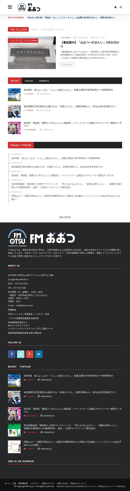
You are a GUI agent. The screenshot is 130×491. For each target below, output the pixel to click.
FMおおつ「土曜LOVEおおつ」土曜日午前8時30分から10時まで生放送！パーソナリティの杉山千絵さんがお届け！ (73, 443)
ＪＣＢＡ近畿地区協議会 (19, 318)
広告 (14, 483)
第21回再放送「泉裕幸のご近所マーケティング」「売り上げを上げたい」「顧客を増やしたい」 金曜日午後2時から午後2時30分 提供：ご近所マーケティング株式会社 (72, 427)
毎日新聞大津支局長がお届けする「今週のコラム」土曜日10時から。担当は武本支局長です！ (70, 106)
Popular (29, 81)
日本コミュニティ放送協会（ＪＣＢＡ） (26, 313)
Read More (67, 64)
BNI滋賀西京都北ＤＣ (18, 322)
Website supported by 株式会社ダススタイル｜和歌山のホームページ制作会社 (90, 486)
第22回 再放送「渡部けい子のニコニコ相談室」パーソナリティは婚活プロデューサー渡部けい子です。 (73, 124)
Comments (44, 81)
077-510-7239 (21, 283)
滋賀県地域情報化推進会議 (20, 332)
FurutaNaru (31, 130)
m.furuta (66, 38)
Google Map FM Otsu (18, 279)
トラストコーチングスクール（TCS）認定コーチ (30, 328)
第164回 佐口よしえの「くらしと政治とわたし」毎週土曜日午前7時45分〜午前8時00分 (68, 89)
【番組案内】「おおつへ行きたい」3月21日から (89, 44)
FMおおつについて (78, 483)
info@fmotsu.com (24, 305)
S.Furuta (29, 94)
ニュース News (30, 40)
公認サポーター (48, 483)
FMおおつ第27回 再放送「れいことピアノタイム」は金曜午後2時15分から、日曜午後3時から (71, 17)
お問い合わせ (62, 483)
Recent (14, 80)
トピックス (15, 40)
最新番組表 (23, 483)
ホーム (7, 483)
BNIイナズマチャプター (19, 325)
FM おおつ (31, 486)
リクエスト (34, 483)
